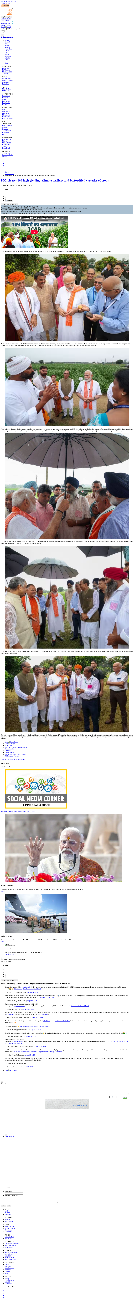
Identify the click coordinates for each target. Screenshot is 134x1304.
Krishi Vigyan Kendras (12, 756)
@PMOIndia (125, 1041)
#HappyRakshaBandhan (27, 1026)
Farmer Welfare (9, 749)
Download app (5, 3)
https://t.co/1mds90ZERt (43, 1026)
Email (7, 1188)
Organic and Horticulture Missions (15, 754)
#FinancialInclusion (31, 1051)
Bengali (7, 45)
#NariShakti (46, 1021)
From (3, 31)
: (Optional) (11, 1195)
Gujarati (7, 42)
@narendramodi (25, 987)
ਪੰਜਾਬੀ (7, 63)
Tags (6, 742)
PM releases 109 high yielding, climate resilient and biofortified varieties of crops (55, 180)
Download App (9, 954)
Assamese (8, 56)
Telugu (7, 51)
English (7, 40)
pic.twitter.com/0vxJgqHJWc (14, 1043)
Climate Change (10, 743)
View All (3, 891)
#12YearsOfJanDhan (114, 1041)
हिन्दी (6, 43)
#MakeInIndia (75, 1006)
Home (7, 172)
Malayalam (8, 49)
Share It (3, 1083)
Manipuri (7, 58)
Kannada (7, 47)
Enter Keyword (6, 29)
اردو (6, 61)
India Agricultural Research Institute (16, 747)
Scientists (7, 750)
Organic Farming (10, 752)
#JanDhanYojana (19, 1051)
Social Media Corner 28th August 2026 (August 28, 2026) (19, 811)
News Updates (9, 174)
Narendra (5, 19)
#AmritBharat (41, 997)
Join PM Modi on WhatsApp (9, 204)
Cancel (3, 1206)
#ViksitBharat (18, 989)
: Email (9, 1191)
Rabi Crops (8, 745)
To (2, 33)
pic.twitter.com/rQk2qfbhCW (31, 989)
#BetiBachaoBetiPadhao (62, 1021)
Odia (6, 59)
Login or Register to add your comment (13, 759)
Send (8, 1206)
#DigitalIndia (10, 1014)
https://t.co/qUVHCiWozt (54, 1051)
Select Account (9, 1136)
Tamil (6, 52)
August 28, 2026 (32, 992)
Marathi (7, 54)
